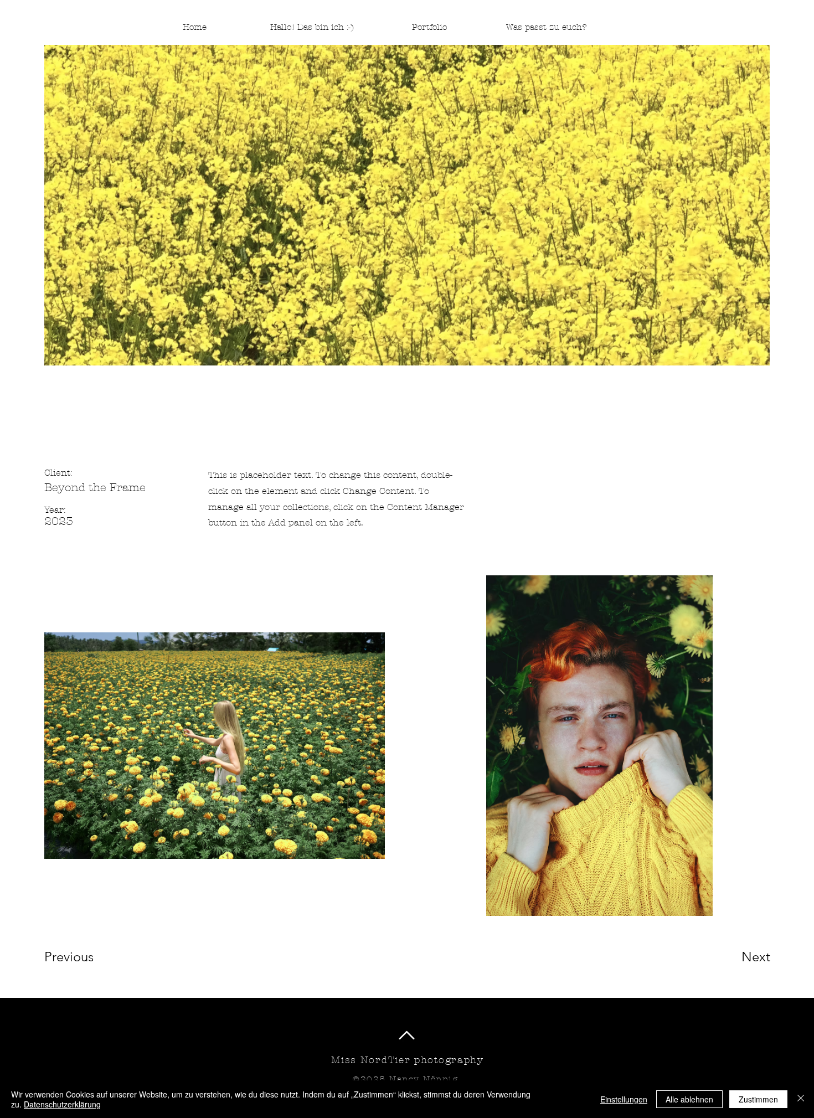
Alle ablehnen (689, 1099)
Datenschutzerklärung (62, 1104)
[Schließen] (800, 1099)
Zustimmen (758, 1099)
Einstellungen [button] (623, 1099)
